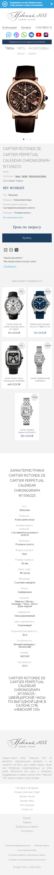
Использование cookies (27, 850)
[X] (16, 250)
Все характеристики (13, 217)
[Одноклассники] (11, 250)
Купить (27, 237)
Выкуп (21, 53)
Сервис (32, 53)
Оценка (27, 822)
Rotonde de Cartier (37, 176)
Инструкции (27, 805)
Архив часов (27, 796)
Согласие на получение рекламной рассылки (27, 860)
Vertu (21, 48)
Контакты (26, 27)
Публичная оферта (41, 846)
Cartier (24, 176)
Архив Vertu (27, 800)
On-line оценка (9, 27)
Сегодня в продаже (27, 787)
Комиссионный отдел (27, 792)
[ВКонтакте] (6, 250)
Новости (27, 809)
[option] (27, 99)
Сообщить (10, 266)
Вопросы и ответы (27, 826)
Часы (9, 48)
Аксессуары (38, 48)
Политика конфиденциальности (18, 846)
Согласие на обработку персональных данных (27, 855)
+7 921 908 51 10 (44, 27)
